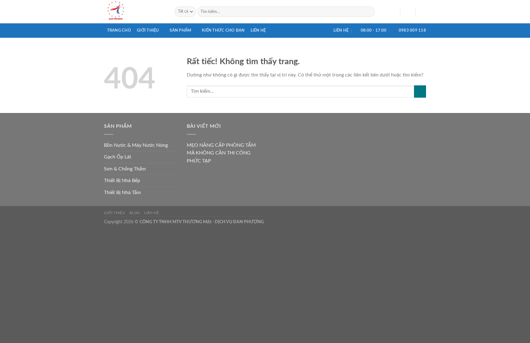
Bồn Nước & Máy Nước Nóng (136, 145)
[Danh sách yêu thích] (392, 11)
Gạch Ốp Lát (117, 156)
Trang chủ (119, 30)
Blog (134, 213)
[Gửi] (369, 11)
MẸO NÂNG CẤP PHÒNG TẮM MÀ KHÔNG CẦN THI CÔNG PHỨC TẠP (221, 153)
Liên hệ (258, 30)
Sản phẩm (180, 30)
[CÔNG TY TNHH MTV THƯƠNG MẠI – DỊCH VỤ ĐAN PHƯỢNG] (134, 11)
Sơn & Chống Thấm (125, 168)
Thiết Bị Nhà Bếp (122, 180)
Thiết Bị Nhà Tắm (122, 192)
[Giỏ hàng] (423, 11)
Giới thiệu (148, 30)
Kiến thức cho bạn (223, 30)
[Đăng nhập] (408, 11)
